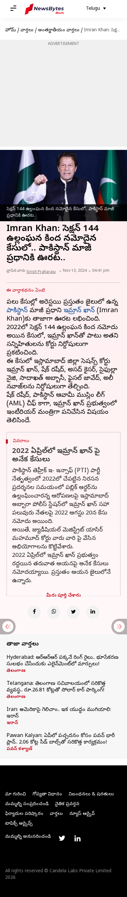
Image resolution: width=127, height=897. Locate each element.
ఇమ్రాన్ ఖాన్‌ (79, 311)
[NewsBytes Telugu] (44, 9)
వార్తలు (27, 30)
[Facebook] (34, 612)
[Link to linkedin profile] (77, 838)
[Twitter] (73, 612)
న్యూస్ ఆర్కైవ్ (82, 814)
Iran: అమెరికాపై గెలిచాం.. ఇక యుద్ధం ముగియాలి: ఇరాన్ (59, 713)
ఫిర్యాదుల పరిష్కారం (24, 814)
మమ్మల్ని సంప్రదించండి (27, 804)
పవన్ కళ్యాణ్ (19, 749)
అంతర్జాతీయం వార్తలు (58, 30)
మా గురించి (15, 794)
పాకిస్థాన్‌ (17, 311)
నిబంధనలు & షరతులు (91, 794)
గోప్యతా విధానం (47, 794)
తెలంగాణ (16, 671)
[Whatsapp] (53, 612)
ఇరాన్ (12, 723)
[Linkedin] (92, 612)
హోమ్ (10, 30)
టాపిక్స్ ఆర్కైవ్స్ (19, 824)
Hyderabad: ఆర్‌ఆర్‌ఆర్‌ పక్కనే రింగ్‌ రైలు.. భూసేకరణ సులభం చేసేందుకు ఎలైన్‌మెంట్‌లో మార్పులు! (63, 661)
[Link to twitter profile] (62, 838)
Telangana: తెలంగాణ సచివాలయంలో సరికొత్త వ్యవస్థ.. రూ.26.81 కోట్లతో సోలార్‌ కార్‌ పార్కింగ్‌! (56, 687)
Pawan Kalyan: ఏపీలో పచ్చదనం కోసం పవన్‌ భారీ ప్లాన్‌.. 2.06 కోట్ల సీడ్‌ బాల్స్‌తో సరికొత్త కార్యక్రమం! (61, 739)
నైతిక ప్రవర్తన (67, 804)
